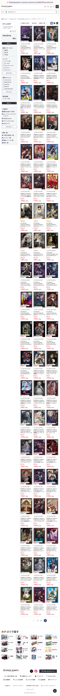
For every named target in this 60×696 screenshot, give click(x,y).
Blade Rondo (8, 82)
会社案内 (7, 685)
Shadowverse (7, 118)
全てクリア (13, 31)
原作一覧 (5, 143)
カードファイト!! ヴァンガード (9, 115)
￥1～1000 (7, 98)
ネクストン (7, 67)
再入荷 (6, 52)
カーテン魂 (7, 61)
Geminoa (7, 84)
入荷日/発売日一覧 (8, 135)
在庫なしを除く (26, 23)
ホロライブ (6, 123)
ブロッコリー (8, 70)
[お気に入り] (48, 6)
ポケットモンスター (9, 121)
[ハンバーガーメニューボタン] (57, 6)
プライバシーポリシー (18, 685)
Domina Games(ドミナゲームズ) (8, 27)
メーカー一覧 (7, 138)
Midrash (7, 86)
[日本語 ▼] (45, 6)
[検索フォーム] (53, 6)
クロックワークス (9, 65)
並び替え (34, 23)
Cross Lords (8, 80)
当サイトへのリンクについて (48, 685)
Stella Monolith (9, 88)
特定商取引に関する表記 (32, 685)
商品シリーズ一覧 (8, 140)
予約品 (6, 54)
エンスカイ (7, 63)
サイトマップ (30, 689)
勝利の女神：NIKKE (9, 111)
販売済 (6, 50)
